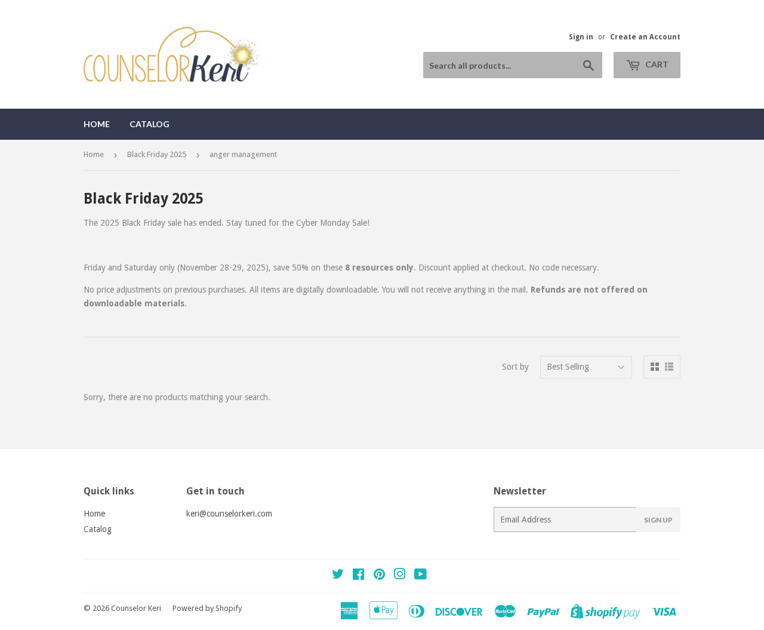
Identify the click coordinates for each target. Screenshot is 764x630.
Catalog (150, 124)
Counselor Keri (136, 608)
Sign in (581, 37)
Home (97, 124)
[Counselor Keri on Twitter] (338, 575)
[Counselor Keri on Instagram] (400, 575)
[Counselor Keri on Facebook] (358, 575)
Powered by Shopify (207, 608)
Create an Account (645, 37)
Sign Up (658, 519)
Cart (655, 64)
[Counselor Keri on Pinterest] (379, 575)
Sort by (515, 366)
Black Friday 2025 (156, 154)
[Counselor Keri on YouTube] (420, 575)
